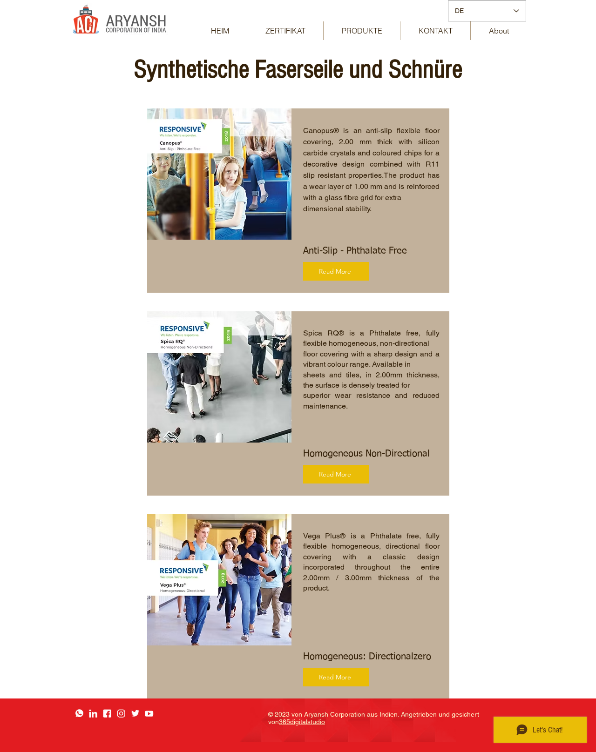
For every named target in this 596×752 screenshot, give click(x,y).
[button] (362, 30)
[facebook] (107, 713)
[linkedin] (93, 713)
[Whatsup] (79, 713)
